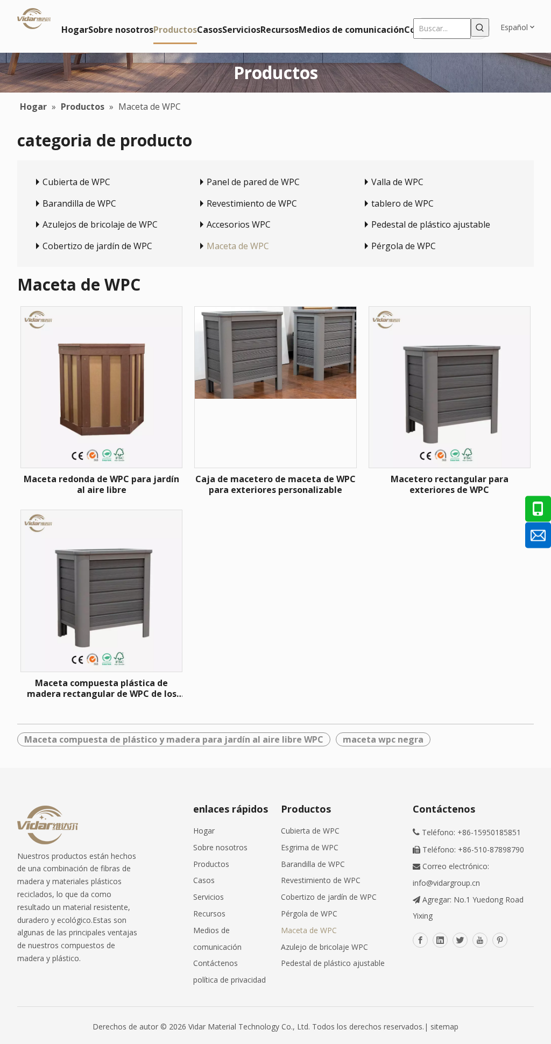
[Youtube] (480, 940)
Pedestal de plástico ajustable (430, 224)
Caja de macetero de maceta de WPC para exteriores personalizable (275, 484)
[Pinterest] (499, 940)
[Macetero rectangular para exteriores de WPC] (449, 386)
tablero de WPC (402, 203)
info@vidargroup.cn (446, 883)
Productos (211, 864)
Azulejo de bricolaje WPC (324, 947)
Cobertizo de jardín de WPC (97, 246)
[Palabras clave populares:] (480, 27)
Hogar (204, 831)
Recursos (209, 913)
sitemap (444, 1026)
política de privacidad (229, 980)
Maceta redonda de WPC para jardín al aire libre (101, 484)
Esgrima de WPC (309, 847)
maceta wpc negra (383, 739)
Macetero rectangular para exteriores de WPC (449, 484)
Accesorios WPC (239, 224)
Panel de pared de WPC (253, 182)
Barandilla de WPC (79, 203)
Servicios (208, 897)
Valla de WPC (397, 182)
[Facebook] (420, 940)
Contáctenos (215, 963)
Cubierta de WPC (76, 182)
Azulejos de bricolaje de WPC (100, 224)
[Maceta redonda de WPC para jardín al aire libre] (101, 386)
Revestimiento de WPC (252, 203)
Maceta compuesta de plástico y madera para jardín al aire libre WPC (173, 739)
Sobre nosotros (220, 847)
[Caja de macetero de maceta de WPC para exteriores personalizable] (275, 352)
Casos (204, 880)
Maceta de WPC (238, 246)
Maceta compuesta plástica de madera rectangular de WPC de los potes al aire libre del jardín (101, 688)
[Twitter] (460, 940)
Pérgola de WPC (403, 246)
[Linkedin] (440, 940)
